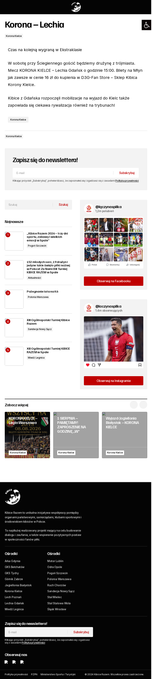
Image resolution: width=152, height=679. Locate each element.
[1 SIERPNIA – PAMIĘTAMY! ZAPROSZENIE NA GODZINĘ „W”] (76, 435)
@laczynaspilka (108, 306)
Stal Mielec (54, 597)
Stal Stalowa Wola (58, 603)
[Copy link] (143, 136)
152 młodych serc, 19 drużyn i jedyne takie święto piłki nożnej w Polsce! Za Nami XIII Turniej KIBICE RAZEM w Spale (48, 267)
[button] (147, 25)
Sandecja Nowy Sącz (40, 329)
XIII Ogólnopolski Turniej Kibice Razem (48, 321)
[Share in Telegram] (135, 136)
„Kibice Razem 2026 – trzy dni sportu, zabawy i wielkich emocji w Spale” (47, 237)
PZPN (34, 674)
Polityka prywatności (127, 180)
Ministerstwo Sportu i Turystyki (58, 674)
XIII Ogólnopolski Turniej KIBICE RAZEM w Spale (48, 350)
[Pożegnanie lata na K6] (14, 299)
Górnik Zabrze (14, 579)
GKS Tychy (12, 573)
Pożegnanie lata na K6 (42, 291)
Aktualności (34, 277)
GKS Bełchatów (15, 567)
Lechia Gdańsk (14, 603)
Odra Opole (54, 567)
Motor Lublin (55, 561)
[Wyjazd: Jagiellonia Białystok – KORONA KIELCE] (124, 435)
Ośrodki (11, 553)
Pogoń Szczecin (37, 245)
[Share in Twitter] (127, 136)
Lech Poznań (13, 597)
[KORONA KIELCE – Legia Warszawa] (27, 435)
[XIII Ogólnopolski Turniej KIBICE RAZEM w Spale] (14, 356)
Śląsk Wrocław (56, 609)
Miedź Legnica (36, 357)
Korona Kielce (14, 35)
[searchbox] (29, 204)
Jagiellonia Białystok (18, 585)
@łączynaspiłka (108, 206)
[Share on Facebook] (120, 136)
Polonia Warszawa (38, 297)
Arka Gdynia (12, 561)
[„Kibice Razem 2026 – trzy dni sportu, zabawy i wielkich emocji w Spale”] (14, 241)
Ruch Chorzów (56, 585)
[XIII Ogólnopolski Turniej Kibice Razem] (14, 327)
